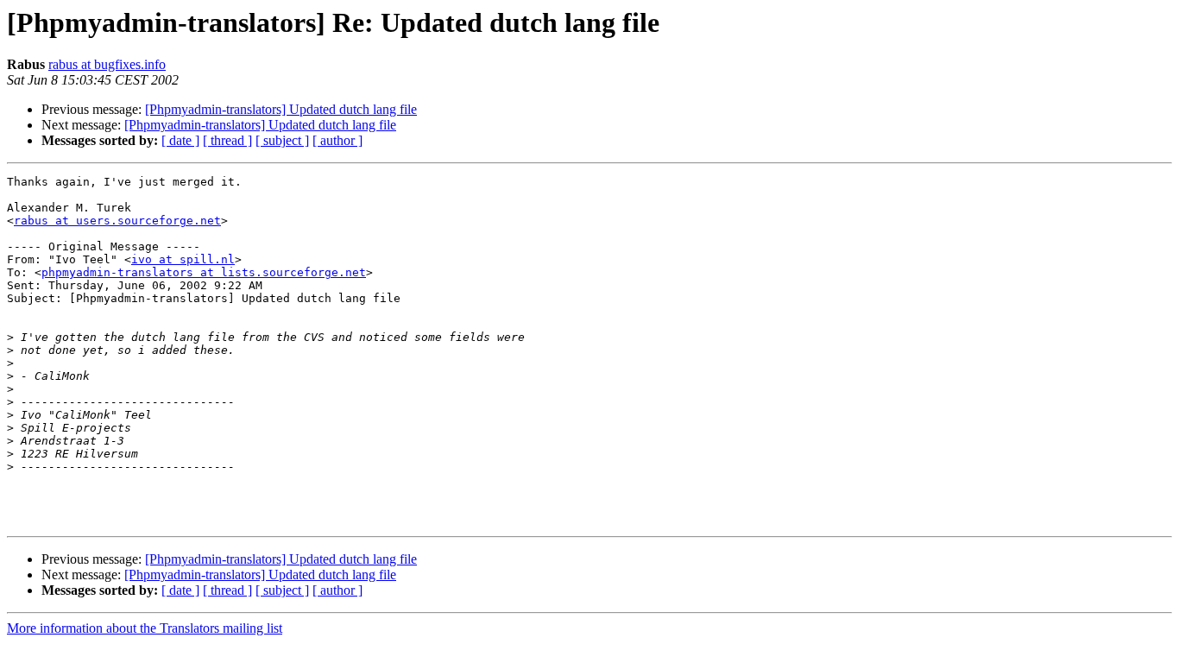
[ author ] (337, 140)
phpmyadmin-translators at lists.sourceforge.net (203, 272)
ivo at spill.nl (183, 259)
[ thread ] (227, 140)
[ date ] (180, 140)
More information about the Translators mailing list (144, 628)
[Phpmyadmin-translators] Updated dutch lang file (281, 109)
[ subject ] (282, 140)
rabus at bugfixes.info (107, 64)
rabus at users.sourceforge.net (117, 220)
